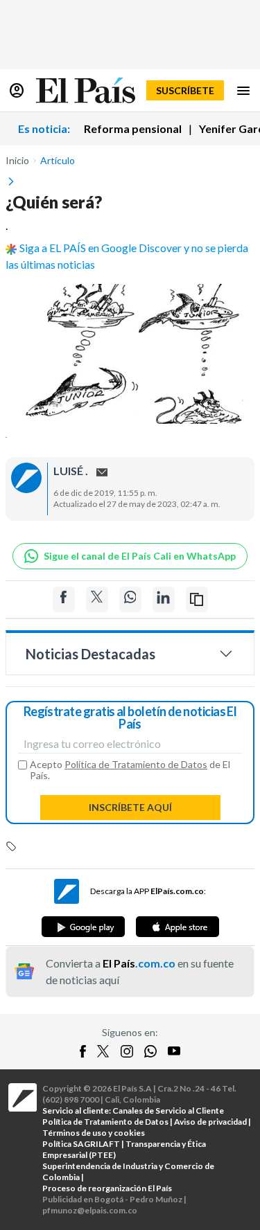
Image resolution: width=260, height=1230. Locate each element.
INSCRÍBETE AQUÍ (130, 807)
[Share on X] (97, 599)
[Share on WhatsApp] (130, 599)
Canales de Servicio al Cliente (168, 1110)
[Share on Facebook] (64, 599)
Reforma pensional (133, 128)
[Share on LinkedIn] (164, 599)
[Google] (83, 926)
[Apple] (177, 926)
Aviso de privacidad (210, 1121)
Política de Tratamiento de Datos (135, 764)
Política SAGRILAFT (81, 1144)
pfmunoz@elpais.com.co (89, 1210)
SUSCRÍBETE (185, 90)
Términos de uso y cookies (93, 1133)
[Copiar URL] (197, 599)
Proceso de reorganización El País (107, 1188)
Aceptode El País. (130, 770)
